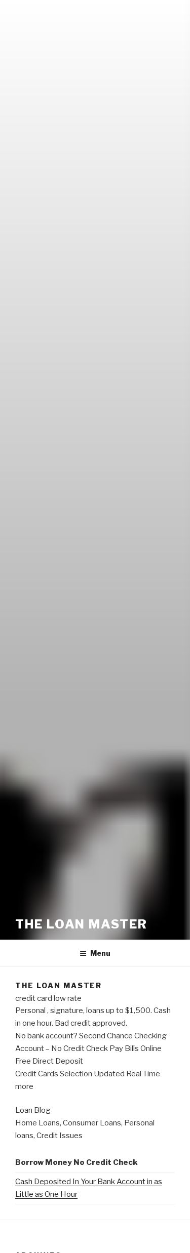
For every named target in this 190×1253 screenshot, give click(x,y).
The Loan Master (81, 924)
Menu (100, 953)
